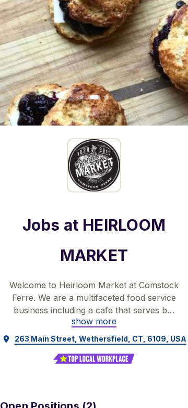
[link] (94, 321)
